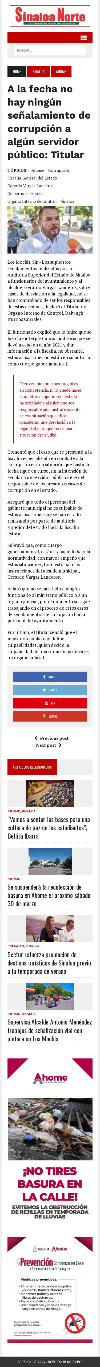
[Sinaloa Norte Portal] (50, 16)
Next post (46, 745)
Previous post (54, 738)
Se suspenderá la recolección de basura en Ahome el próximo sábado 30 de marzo (48, 895)
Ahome (37, 170)
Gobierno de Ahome (25, 193)
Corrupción (58, 170)
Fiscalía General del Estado (32, 178)
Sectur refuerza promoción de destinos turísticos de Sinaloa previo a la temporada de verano (49, 962)
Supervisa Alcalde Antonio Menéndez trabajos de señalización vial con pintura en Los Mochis (49, 1030)
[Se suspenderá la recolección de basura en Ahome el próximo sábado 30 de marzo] (50, 871)
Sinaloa (39, 71)
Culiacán (15, 946)
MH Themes (74, 1362)
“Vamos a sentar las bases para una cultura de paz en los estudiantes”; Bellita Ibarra (48, 827)
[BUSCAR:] (50, 49)
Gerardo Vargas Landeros (30, 185)
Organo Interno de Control (32, 201)
